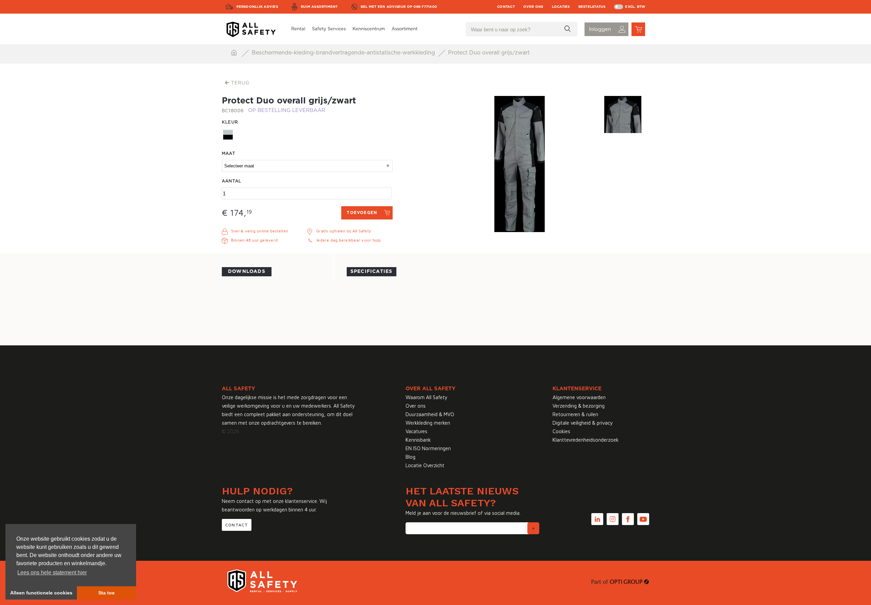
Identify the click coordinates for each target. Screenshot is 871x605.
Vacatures (416, 431)
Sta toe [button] (106, 592)
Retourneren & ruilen (575, 414)
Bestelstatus (592, 7)
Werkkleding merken (428, 423)
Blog (410, 457)
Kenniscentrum (368, 29)
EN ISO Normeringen (428, 448)
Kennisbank (418, 440)
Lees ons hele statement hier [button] (52, 572)
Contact (506, 7)
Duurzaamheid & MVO (430, 414)
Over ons (533, 7)
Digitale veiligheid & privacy (583, 423)
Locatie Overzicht (425, 465)
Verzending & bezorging (579, 406)
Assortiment (404, 29)
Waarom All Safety (426, 397)
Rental (298, 29)
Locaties (561, 7)
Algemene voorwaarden (579, 397)
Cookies (561, 431)
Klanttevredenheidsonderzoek (586, 440)
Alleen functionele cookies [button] (41, 592)
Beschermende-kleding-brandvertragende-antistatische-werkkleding (344, 52)
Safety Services (329, 29)
